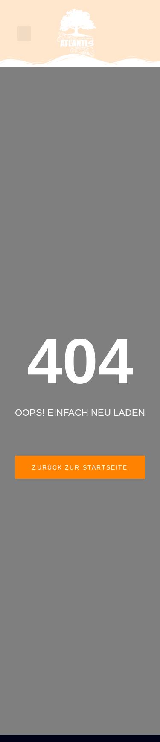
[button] (24, 34)
